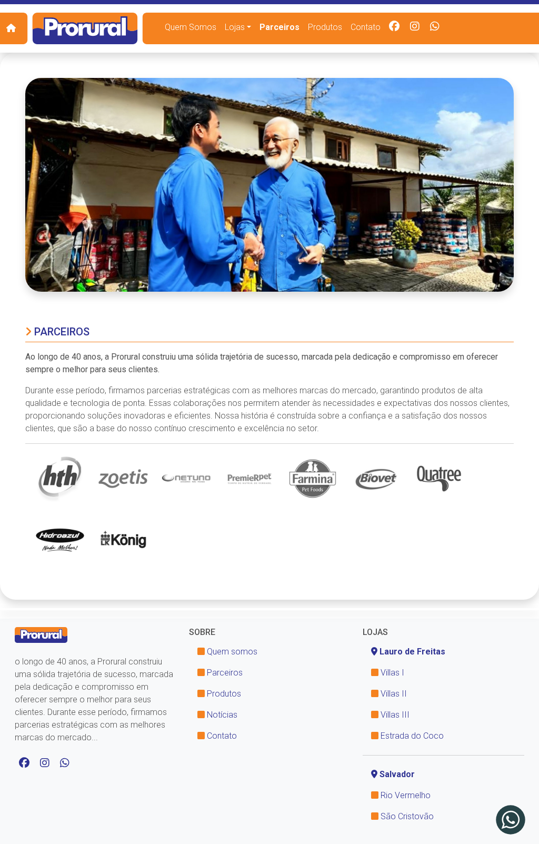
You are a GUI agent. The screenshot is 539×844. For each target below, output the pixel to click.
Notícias (221, 715)
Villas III (394, 715)
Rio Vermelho (404, 795)
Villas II (392, 694)
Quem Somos (190, 27)
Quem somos (231, 652)
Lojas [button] (235, 27)
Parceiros (279, 27)
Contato (366, 27)
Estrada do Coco (411, 736)
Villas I (391, 673)
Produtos (325, 27)
